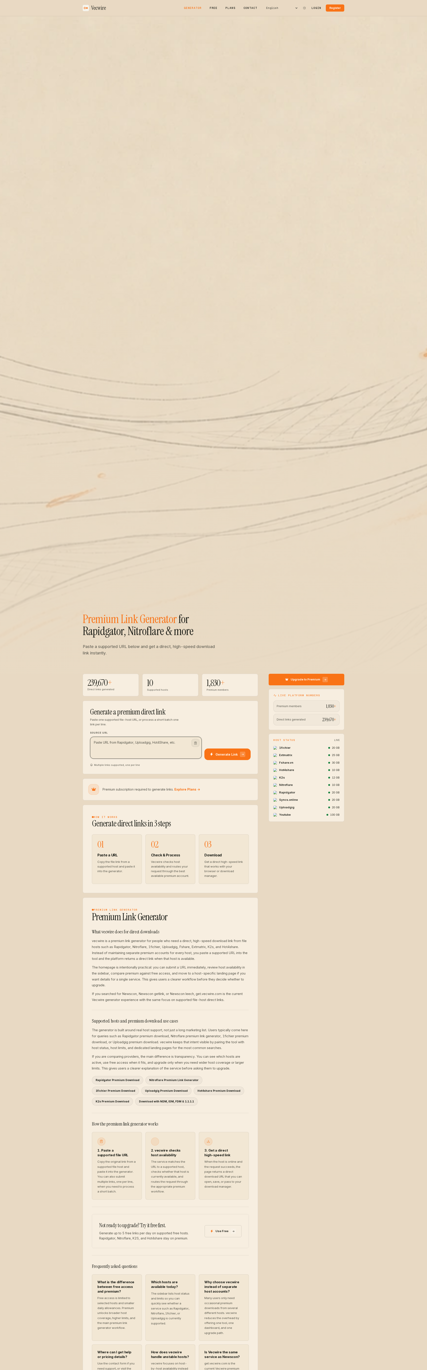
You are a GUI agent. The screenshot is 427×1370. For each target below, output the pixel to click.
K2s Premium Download (112, 1101)
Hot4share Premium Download (218, 1090)
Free (214, 8)
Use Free (222, 1231)
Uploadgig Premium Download (166, 1090)
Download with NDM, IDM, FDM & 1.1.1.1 (166, 1101)
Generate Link (227, 754)
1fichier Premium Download (115, 1090)
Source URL (99, 732)
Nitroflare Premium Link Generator (174, 1080)
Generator (193, 8)
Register (335, 8)
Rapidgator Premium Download (117, 1080)
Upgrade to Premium (305, 679)
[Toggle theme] (304, 8)
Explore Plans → (187, 789)
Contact (250, 8)
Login (316, 8)
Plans (230, 8)
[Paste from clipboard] (195, 743)
